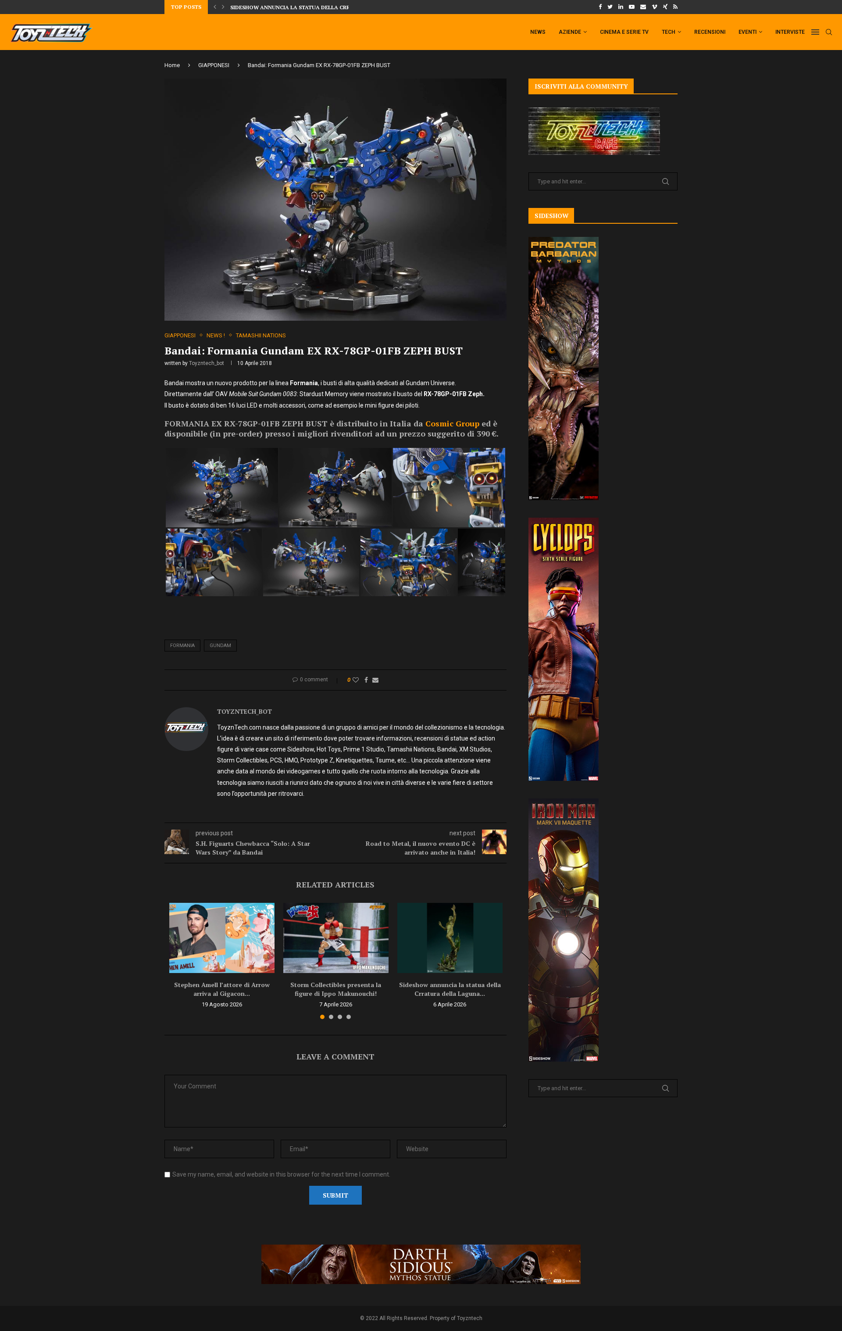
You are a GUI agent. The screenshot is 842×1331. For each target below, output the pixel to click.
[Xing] (665, 7)
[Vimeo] (654, 7)
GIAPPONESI (213, 65)
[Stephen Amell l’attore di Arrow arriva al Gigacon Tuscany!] (222, 938)
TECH (668, 32)
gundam (220, 645)
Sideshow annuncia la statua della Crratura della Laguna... (450, 989)
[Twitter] (610, 7)
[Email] (643, 7)
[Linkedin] (620, 7)
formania (182, 645)
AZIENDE (570, 32)
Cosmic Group (452, 423)
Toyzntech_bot (206, 363)
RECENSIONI (709, 32)
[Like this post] (356, 679)
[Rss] (675, 7)
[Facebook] (600, 7)
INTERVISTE (790, 32)
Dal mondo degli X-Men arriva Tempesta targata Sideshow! (319, 9)
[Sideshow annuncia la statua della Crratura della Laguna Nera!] (450, 938)
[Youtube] (632, 7)
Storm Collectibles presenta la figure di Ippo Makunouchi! (335, 989)
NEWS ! (216, 335)
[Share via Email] (375, 679)
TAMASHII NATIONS (261, 335)
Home (172, 65)
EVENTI (747, 32)
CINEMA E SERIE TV (624, 32)
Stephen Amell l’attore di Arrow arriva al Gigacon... (222, 989)
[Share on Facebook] (366, 679)
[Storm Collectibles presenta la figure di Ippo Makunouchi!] (336, 938)
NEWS (538, 32)
